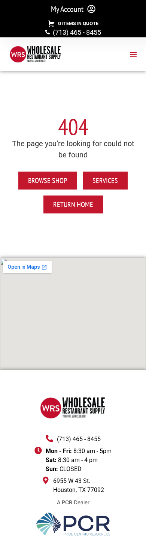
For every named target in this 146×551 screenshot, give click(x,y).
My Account (67, 9)
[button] (133, 54)
